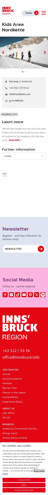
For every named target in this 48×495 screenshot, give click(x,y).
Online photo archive (15, 437)
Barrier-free (10, 387)
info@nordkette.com (19, 94)
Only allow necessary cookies (24, 490)
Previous (3, 52)
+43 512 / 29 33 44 (19, 88)
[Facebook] (5, 294)
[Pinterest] (30, 294)
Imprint (5, 474)
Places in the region (14, 392)
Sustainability (10, 397)
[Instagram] (11, 294)
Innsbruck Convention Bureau (20, 428)
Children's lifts (9, 114)
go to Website (16, 101)
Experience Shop (12, 401)
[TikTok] (17, 294)
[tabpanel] (24, 53)
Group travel (10, 433)
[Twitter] (36, 294)
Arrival (6, 374)
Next (44, 52)
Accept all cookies (24, 480)
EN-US (6, 417)
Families (7, 383)
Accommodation (12, 378)
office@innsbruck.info (21, 357)
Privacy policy (39, 471)
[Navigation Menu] (43, 13)
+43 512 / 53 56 (16, 351)
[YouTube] (24, 294)
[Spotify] (42, 294)
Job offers (9, 412)
